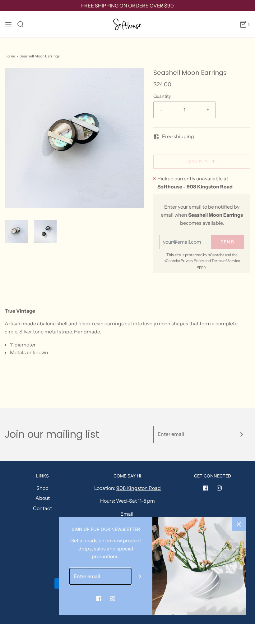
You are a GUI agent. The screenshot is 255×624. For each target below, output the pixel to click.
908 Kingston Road (138, 488)
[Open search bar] (23, 24)
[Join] (241, 434)
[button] (16, 231)
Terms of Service (225, 260)
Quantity (162, 96)
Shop (42, 488)
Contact (42, 508)
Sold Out (202, 161)
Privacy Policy (192, 260)
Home (10, 56)
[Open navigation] (8, 24)
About (42, 498)
